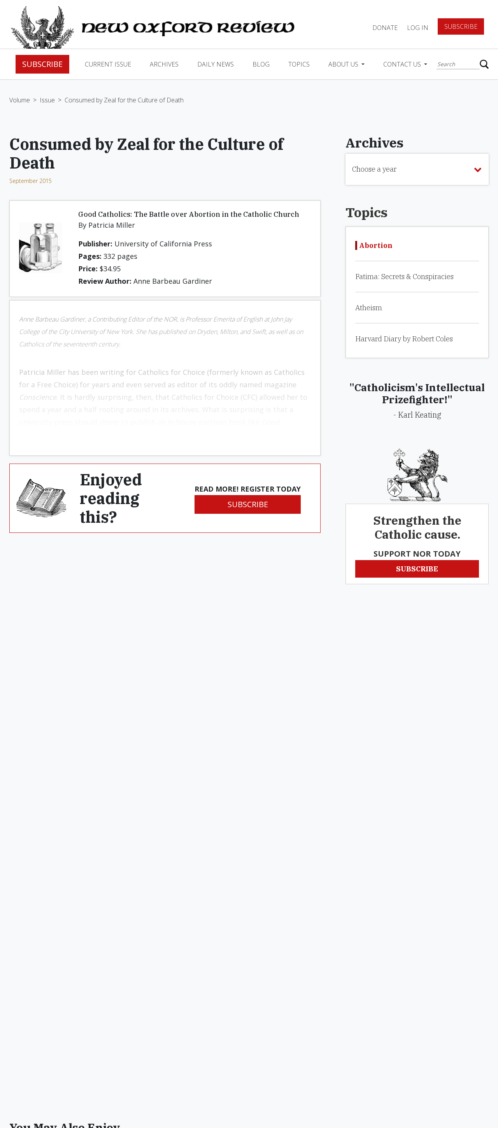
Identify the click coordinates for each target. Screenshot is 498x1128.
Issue (47, 100)
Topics (299, 64)
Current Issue (108, 64)
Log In (417, 27)
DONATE (385, 27)
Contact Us (403, 64)
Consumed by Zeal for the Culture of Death (124, 100)
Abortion (376, 245)
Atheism (368, 307)
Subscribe (460, 26)
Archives (164, 64)
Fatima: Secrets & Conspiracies (404, 276)
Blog (261, 64)
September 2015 (30, 180)
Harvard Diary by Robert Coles (404, 338)
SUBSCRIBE (248, 504)
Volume (19, 100)
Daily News (215, 64)
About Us (344, 64)
